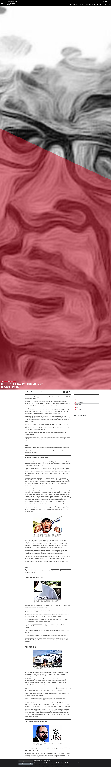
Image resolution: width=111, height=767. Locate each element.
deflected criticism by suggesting (60, 424)
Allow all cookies (25, 761)
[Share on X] (67, 392)
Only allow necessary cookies (25, 763)
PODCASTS (107, 4)
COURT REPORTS (97, 4)
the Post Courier (37, 709)
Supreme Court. (34, 452)
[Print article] (70, 392)
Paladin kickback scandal (31, 611)
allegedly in (35, 447)
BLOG (81, 4)
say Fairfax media (37, 624)
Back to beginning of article (80, 415)
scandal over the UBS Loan (44, 748)
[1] (47, 408)
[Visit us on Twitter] (109, 1)
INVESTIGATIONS (73, 4)
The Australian (43, 676)
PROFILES (88, 4)
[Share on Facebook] (64, 392)
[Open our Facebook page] (107, 1)
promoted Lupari (40, 411)
